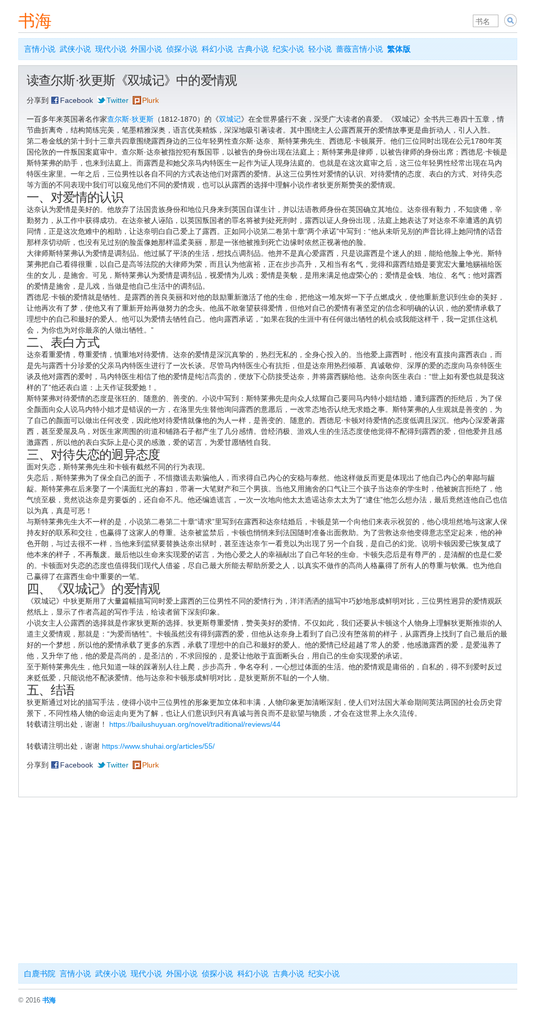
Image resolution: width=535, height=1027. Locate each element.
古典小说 (253, 48)
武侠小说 (75, 48)
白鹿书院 (39, 973)
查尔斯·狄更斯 (130, 119)
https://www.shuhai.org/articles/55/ (158, 746)
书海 (35, 20)
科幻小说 (217, 48)
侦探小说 (181, 48)
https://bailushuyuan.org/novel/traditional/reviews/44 (195, 724)
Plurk (150, 100)
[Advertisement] (267, 885)
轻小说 (320, 48)
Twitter (118, 100)
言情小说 (39, 48)
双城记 (230, 119)
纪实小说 (288, 48)
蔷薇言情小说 (359, 48)
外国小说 (146, 48)
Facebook (76, 100)
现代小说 (110, 48)
